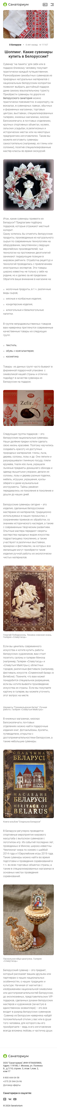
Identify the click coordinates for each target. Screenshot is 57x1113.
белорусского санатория (17, 98)
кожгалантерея (25, 350)
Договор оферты (12, 1085)
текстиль (11, 345)
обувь (9, 350)
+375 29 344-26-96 (12, 1081)
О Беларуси (15, 44)
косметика (12, 356)
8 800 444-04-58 (11, 1077)
